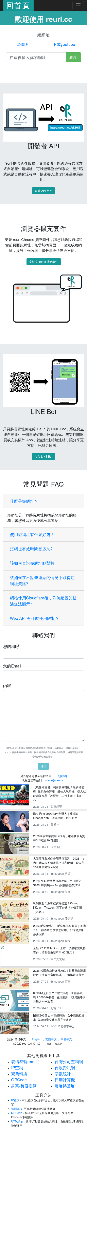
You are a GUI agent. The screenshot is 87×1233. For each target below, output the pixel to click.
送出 (43, 766)
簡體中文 (66, 1039)
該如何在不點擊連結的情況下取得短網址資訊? (42, 580)
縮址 (73, 57)
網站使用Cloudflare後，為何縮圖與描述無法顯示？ (43, 601)
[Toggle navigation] (78, 5)
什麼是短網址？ (24, 501)
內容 (7, 685)
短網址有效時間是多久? (31, 549)
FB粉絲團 (61, 776)
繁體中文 (51, 1039)
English (36, 1039)
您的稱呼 (11, 646)
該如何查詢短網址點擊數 (32, 563)
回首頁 (18, 5)
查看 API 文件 (43, 191)
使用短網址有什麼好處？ (32, 534)
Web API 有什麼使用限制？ (34, 618)
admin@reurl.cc (55, 780)
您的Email (12, 666)
